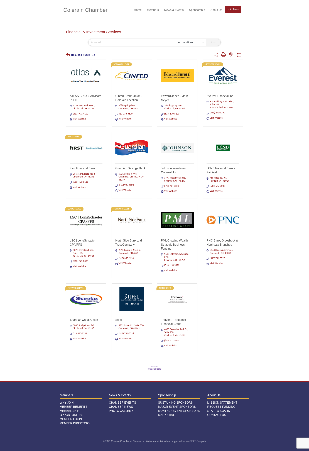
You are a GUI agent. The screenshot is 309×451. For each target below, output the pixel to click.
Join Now (233, 9)
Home (138, 9)
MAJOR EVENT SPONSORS (177, 406)
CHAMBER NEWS (121, 406)
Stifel (118, 319)
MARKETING (166, 414)
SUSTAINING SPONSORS (175, 402)
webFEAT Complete (196, 441)
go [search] (215, 42)
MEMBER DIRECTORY (75, 423)
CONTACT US (216, 414)
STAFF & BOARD (218, 410)
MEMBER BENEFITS (73, 406)
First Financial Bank (82, 168)
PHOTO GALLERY (121, 410)
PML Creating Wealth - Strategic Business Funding (175, 244)
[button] (68, 55)
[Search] (243, 10)
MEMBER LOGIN (71, 419)
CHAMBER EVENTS (122, 402)
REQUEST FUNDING (221, 406)
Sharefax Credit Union (84, 319)
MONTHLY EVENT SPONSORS (179, 410)
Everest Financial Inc (220, 95)
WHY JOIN (67, 402)
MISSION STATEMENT (222, 402)
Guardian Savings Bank (130, 168)
